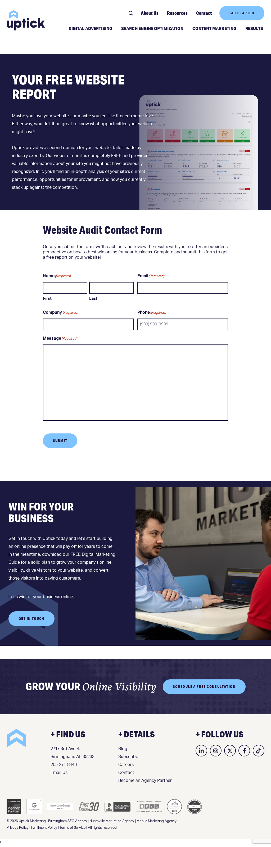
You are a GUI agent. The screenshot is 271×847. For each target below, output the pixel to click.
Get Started (241, 13)
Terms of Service (72, 828)
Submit (60, 440)
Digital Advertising (90, 28)
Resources (177, 13)
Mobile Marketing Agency (157, 821)
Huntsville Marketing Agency (111, 821)
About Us (150, 13)
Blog (122, 749)
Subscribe (128, 757)
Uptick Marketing (26, 20)
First (47, 299)
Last (93, 299)
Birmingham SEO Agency (67, 821)
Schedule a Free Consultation (204, 686)
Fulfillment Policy (44, 828)
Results (254, 28)
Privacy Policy (18, 828)
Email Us (59, 772)
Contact (204, 13)
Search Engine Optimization (152, 28)
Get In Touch (31, 618)
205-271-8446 (64, 765)
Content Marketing (214, 28)
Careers (126, 765)
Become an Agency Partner (145, 780)
